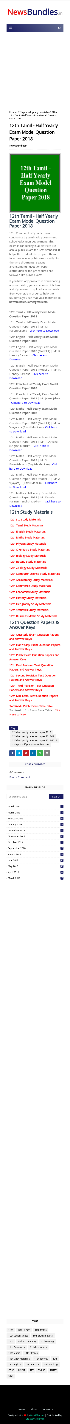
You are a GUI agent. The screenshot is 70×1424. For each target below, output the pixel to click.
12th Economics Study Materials (29, 592)
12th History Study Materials (27, 598)
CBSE (11, 1370)
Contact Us (47, 1409)
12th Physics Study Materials (27, 543)
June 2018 (35, 860)
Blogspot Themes (35, 1418)
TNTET (53, 1370)
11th (10, 1341)
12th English (14, 1364)
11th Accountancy (27, 1341)
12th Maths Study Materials (27, 537)
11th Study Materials (19, 1358)
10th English (24, 1330)
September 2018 (35, 848)
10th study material (43, 1335)
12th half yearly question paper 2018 (31, 732)
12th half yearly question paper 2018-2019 (34, 740)
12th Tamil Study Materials (26, 525)
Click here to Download (44, 330)
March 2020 (35, 806)
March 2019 (35, 812)
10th (10, 1330)
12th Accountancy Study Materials (31, 580)
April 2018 (35, 872)
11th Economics (38, 1347)
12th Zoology (51, 1364)
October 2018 (35, 842)
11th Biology (47, 1341)
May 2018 (35, 866)
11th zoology (41, 1358)
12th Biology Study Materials (27, 555)
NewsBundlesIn (18, 145)
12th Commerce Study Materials (30, 585)
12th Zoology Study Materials (28, 567)
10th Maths (40, 1330)
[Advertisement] (35, 70)
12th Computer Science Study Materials (34, 573)
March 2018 (35, 878)
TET (32, 1370)
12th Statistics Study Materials (29, 610)
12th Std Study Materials (25, 519)
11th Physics (31, 1353)
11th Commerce (16, 1347)
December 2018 (35, 830)
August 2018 (35, 854)
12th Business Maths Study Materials (33, 616)
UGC (10, 1376)
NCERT (21, 1370)
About (34, 1409)
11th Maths (14, 1353)
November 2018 (35, 836)
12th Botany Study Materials (27, 561)
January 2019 (35, 824)
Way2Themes (37, 1415)
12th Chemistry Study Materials (29, 549)
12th (55, 1358)
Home (12, 112)
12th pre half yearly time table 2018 (36, 112)
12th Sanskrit (32, 1364)
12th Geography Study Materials (30, 604)
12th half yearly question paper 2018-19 (33, 736)
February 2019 (35, 818)
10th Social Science (18, 1335)
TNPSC (41, 1370)
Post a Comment (19, 777)
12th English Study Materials (27, 531)
